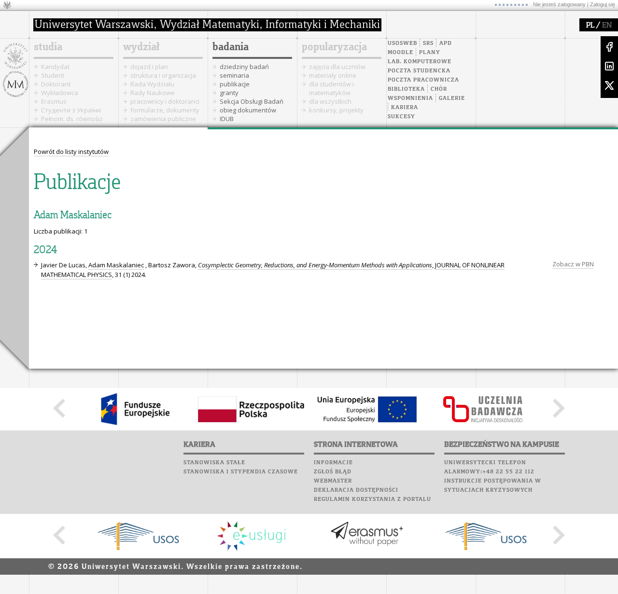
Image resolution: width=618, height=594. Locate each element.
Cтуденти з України (71, 110)
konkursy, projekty (336, 110)
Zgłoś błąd (332, 472)
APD (445, 43)
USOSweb (402, 43)
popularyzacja (334, 47)
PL (590, 25)
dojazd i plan (149, 66)
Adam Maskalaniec (116, 265)
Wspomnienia (410, 98)
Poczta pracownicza (423, 80)
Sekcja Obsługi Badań (251, 101)
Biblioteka (406, 89)
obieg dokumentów (248, 110)
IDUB (227, 118)
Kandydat (55, 66)
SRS (428, 43)
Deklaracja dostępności (356, 490)
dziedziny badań (244, 66)
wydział (141, 47)
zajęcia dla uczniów (337, 66)
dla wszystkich (330, 101)
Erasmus (54, 101)
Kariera (404, 108)
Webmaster (333, 481)
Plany (429, 52)
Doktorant (55, 84)
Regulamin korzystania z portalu (372, 499)
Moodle (400, 52)
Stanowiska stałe (214, 463)
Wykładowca (59, 92)
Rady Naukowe (152, 92)
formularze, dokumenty (164, 110)
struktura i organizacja (163, 75)
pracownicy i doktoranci (164, 101)
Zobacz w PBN (573, 264)
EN (607, 25)
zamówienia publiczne (163, 118)
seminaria (234, 75)
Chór (439, 89)
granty (229, 92)
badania (230, 47)
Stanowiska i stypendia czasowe (240, 472)
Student (52, 75)
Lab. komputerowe (419, 62)
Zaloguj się (602, 4)
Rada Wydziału (152, 84)
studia (48, 47)
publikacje (235, 84)
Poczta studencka (419, 71)
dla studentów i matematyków (331, 88)
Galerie (452, 98)
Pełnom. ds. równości (71, 118)
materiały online (332, 75)
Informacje (333, 463)
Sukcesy (401, 117)
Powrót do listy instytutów (71, 151)
